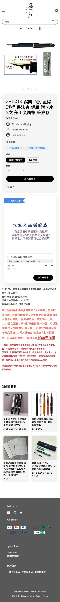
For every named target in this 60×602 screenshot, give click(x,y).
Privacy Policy (27, 596)
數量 (8, 166)
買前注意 (16, 596)
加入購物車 (30, 179)
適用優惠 (10, 142)
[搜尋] (53, 21)
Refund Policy (42, 596)
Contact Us (12, 552)
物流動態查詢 (13, 556)
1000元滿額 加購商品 (21, 257)
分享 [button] (12, 187)
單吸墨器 (33, 160)
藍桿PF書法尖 (15, 160)
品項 (8, 154)
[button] (3, 10)
